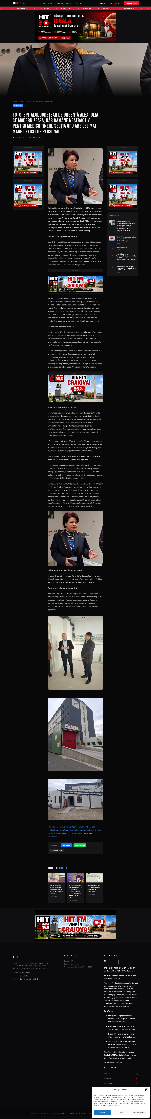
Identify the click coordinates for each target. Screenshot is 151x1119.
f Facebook (66, 845)
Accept (102, 1113)
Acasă (15, 101)
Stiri (50, 3)
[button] (146, 1090)
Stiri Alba (21, 101)
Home (63, 1113)
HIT (15, 956)
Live (43, 3)
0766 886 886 (25, 973)
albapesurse (53, 836)
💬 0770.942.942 (106, 3)
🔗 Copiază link (57, 850)
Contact (79, 3)
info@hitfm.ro (25, 976)
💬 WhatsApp (80, 845)
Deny (121, 1113)
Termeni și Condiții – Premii (76, 1113)
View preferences (139, 1113)
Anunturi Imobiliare (63, 3)
